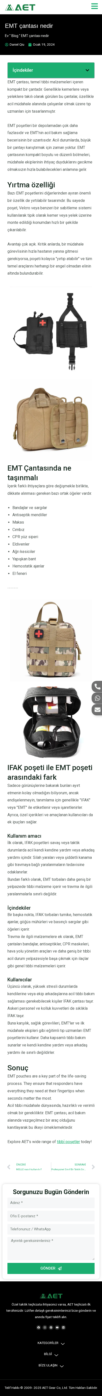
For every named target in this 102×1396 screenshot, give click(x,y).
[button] (87, 70)
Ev (7, 36)
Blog (14, 36)
